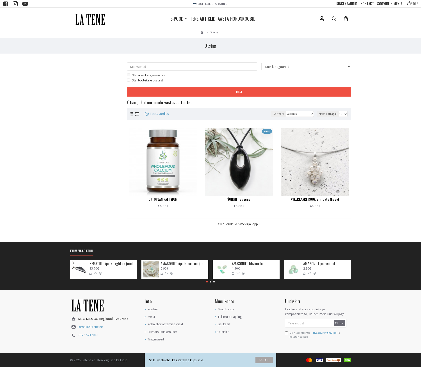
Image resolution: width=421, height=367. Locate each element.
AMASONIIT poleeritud (319, 263)
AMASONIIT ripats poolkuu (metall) (184, 263)
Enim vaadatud (81, 251)
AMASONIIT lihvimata (247, 263)
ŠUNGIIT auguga (239, 199)
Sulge (264, 360)
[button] (207, 281)
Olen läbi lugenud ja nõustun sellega (314, 334)
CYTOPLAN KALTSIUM (163, 199)
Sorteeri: (278, 114)
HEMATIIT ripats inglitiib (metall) (112, 263)
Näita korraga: (328, 114)
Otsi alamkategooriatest (149, 75)
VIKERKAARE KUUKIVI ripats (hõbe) (315, 199)
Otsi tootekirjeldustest (147, 80)
